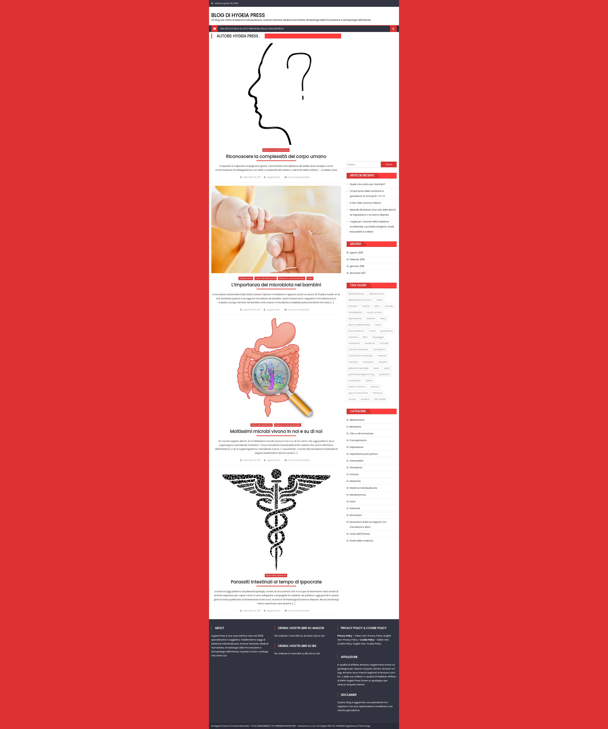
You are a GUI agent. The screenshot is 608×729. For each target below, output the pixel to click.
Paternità (355, 508)
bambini (352, 306)
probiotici (384, 374)
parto (387, 368)
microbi (384, 343)
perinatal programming (361, 374)
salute (369, 380)
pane (376, 368)
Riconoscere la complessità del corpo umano (276, 157)
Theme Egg (364, 725)
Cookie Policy (344, 643)
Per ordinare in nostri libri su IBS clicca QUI (297, 653)
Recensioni (356, 515)
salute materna (357, 386)
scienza (374, 386)
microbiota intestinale (360, 355)
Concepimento (358, 440)
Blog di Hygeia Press (238, 15)
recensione (354, 380)
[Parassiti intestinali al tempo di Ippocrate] (276, 519)
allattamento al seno (360, 300)
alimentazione (356, 293)
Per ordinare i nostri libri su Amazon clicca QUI (299, 635)
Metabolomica (358, 494)
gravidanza (387, 331)
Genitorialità (356, 460)
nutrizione (368, 362)
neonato (353, 362)
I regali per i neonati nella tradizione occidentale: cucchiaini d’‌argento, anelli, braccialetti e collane (372, 226)
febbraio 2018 (357, 259)
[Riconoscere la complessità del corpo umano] (276, 94)
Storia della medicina (276, 575)
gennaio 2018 (357, 266)
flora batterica (356, 331)
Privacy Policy (375, 635)
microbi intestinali (358, 349)
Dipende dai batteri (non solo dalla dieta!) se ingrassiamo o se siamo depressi (373, 212)
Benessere (355, 426)
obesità (383, 362)
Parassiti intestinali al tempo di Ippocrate (276, 582)
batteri (366, 306)
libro (365, 337)
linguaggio (378, 337)
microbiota (379, 349)
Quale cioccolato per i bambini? (367, 184)
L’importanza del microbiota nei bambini (276, 285)
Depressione (356, 447)
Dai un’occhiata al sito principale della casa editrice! (252, 28)
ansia (379, 300)
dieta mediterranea (359, 324)
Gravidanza (356, 467)
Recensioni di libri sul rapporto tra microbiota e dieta (368, 524)
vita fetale (380, 399)
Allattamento (245, 278)
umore (352, 399)
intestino (353, 337)
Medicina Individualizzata (275, 150)
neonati (382, 355)
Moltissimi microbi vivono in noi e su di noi (276, 431)
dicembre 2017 (358, 273)
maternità (354, 343)
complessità (355, 312)
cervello (388, 306)
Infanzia (354, 474)
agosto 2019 (356, 252)
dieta (383, 318)
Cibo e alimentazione (265, 278)
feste (378, 324)
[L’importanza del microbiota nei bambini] (276, 229)
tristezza (377, 393)
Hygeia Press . (274, 177)
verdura (365, 399)
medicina (369, 343)
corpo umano (374, 312)
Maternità (355, 481)
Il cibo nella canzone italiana (365, 202)
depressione (355, 318)
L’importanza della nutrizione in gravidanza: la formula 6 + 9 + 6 (367, 193)
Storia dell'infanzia (360, 533)
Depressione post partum (364, 454)
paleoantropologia (358, 368)
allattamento (376, 293)
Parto (309, 278)
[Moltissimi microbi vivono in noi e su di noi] (276, 369)
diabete (371, 318)
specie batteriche (358, 393)
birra (377, 306)
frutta (372, 331)
